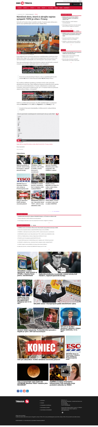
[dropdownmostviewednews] (71, 29)
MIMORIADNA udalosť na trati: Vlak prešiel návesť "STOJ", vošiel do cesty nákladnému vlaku (36, 234)
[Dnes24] (28, 3)
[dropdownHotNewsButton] (71, 63)
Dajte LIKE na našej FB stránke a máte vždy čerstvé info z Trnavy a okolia (35, 144)
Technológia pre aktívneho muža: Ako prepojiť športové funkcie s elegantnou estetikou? (71, 25)
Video (56, 8)
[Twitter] (21, 391)
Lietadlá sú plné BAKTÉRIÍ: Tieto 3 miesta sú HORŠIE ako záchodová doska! (71, 53)
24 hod (77, 30)
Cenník (42, 402)
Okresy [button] (25, 8)
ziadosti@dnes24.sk (65, 410)
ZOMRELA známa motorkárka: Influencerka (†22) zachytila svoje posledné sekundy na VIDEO (71, 34)
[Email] (24, 391)
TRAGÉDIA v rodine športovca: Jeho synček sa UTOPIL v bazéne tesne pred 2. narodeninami (71, 42)
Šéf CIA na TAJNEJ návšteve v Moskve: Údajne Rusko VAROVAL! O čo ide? (32, 236)
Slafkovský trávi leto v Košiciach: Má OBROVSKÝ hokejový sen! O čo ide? (32, 246)
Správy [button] (32, 8)
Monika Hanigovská (30, 14)
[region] (33, 3)
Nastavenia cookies (45, 407)
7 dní (74, 30)
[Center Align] (71, 4)
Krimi (38, 8)
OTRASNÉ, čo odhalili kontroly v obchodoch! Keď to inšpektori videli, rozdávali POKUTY (35, 242)
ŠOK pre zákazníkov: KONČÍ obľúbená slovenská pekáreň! (69, 22)
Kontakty (66, 8)
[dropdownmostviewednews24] (71, 45)
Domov (20, 8)
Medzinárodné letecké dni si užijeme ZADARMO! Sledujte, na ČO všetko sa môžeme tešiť (70, 18)
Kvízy (61, 8)
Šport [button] (44, 8)
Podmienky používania (46, 405)
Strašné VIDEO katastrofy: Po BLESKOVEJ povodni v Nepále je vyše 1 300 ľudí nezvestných (35, 240)
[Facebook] (18, 391)
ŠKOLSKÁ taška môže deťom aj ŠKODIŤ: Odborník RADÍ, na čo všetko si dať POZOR (70, 60)
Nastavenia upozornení (46, 409)
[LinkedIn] (27, 391)
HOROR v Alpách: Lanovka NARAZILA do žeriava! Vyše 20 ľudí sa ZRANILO (32, 244)
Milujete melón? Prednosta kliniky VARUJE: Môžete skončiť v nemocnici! (70, 56)
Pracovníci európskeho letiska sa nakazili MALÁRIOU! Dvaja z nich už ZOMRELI (70, 38)
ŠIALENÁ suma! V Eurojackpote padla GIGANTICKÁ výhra (29, 238)
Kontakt (43, 400)
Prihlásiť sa (76, 4)
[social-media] (62, 412)
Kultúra (50, 8)
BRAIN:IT (43, 420)
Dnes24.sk (32, 54)
